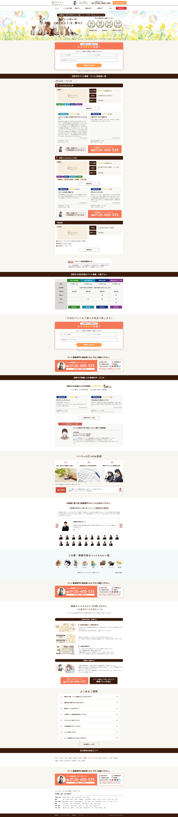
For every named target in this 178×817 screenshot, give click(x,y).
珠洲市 (75, 758)
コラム (110, 8)
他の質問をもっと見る (89, 744)
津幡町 (115, 758)
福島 (88, 797)
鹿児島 (100, 807)
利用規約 (74, 815)
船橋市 (89, 799)
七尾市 (61, 758)
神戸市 (86, 803)
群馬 (109, 799)
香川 (91, 805)
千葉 (86, 799)
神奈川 (67, 799)
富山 (104, 801)
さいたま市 (103, 799)
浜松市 (71, 801)
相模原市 (81, 799)
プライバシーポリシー (65, 815)
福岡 (64, 807)
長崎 (81, 807)
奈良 (95, 803)
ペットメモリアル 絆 (66, 85)
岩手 (73, 797)
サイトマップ (81, 815)
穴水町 (79, 761)
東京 (64, 799)
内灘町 (56, 761)
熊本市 (87, 807)
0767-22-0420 (67, 243)
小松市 (66, 758)
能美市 (100, 758)
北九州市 (67, 807)
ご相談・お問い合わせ (120, 2)
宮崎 (96, 807)
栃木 (113, 799)
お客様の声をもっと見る (89, 418)
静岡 (64, 801)
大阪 (64, 803)
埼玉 (99, 799)
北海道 (64, 797)
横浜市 (71, 799)
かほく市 (90, 758)
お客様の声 (99, 8)
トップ (56, 8)
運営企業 (56, 815)
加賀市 (80, 758)
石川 (108, 801)
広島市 (75, 805)
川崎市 (76, 799)
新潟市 (99, 801)
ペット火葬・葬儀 (67, 8)
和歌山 (99, 803)
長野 (93, 801)
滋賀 (91, 803)
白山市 (95, 758)
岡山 (64, 805)
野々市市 (105, 758)
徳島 (87, 805)
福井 (112, 801)
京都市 (78, 803)
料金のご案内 (118, 572)
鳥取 (80, 805)
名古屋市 (80, 801)
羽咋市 (85, 758)
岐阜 (89, 801)
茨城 (116, 799)
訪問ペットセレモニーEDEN (68, 158)
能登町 (83, 761)
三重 (85, 801)
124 (110, 163)
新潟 (96, 801)
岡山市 (66, 805)
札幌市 (67, 797)
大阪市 (66, 803)
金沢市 (56, 758)
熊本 (84, 807)
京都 (75, 803)
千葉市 (94, 799)
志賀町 (61, 761)
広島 (72, 805)
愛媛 (95, 805)
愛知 (76, 801)
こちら (92, 39)
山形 (84, 797)
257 (110, 91)
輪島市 (70, 758)
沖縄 (105, 807)
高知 (98, 805)
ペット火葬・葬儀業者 (67, 791)
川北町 (111, 758)
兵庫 (83, 803)
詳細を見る (89, 108)
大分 (93, 807)
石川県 (74, 791)
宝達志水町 (67, 761)
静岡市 (66, 801)
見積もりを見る (89, 65)
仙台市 (79, 797)
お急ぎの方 (121, 8)
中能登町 (73, 761)
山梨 (115, 801)
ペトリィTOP (58, 791)
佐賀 (77, 807)
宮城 (76, 797)
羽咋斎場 (60, 223)
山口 (83, 805)
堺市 (71, 803)
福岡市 (72, 807)
